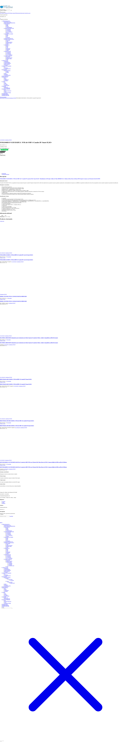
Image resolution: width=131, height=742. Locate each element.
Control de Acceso (5, 60)
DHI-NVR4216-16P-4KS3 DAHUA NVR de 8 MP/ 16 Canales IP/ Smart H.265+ (17, 420)
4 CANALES (8, 29)
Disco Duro (8, 40)
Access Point (10, 579)
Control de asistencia (7, 63)
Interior (7, 71)
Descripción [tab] (4, 173)
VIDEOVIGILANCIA (6, 524)
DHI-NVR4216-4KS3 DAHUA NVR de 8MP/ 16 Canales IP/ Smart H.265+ (16, 379)
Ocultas (7, 50)
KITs (5, 77)
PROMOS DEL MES (5, 95)
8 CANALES (8, 30)
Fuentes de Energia (9, 42)
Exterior (7, 72)
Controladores (6, 79)
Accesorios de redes (7, 75)
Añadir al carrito (2, 155)
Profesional (8, 37)
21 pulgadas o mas (11, 565)
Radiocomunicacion (5, 76)
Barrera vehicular (7, 64)
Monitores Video (9, 58)
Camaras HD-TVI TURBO (8, 33)
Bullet (7, 25)
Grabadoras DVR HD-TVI (8, 38)
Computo (3, 81)
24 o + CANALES (9, 535)
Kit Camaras (2, 13)
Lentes (7, 41)
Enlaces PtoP (10, 582)
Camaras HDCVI (7, 23)
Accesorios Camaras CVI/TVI (9, 39)
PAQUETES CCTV (7, 21)
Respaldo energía (5, 93)
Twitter (3, 502)
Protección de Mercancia (6, 599)
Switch (5, 73)
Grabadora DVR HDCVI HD (9, 28)
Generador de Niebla (7, 92)
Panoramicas (8, 48)
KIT (4, 66)
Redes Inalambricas (7, 70)
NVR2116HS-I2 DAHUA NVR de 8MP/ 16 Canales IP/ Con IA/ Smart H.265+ (16, 254)
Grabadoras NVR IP (7, 51)
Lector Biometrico (7, 62)
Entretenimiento (6, 85)
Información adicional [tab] (5, 174)
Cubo (7, 47)
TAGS (5, 91)
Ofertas (11, 13)
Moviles (7, 32)
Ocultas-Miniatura (9, 27)
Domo (7, 24)
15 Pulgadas (10, 562)
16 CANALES (8, 31)
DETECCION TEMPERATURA (9, 22)
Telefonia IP (4, 86)
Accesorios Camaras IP (8, 55)
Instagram (3, 503)
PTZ (7, 36)
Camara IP (14, 13)
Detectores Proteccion (7, 90)
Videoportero (6, 61)
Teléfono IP (6, 87)
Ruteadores (6, 74)
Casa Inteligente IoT (7, 68)
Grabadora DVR (7, 13)
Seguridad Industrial (5, 94)
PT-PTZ (7, 26)
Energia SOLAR (5, 587)
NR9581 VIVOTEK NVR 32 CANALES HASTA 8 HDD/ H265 (13, 296)
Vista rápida (9, 256)
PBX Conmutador (7, 598)
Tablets (5, 83)
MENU (1, 522)
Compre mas (2, 221)
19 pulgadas (10, 564)
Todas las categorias (3, 97)
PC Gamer (6, 84)
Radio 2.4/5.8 (12, 583)
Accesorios (6, 65)
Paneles (5, 78)
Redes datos (18, 13)
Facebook (3, 501)
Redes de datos (4, 69)
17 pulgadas (10, 563)
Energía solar (22, 13)
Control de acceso (27, 13)
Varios (7, 59)
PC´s (5, 82)
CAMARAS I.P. (6, 44)
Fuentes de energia (9, 57)
